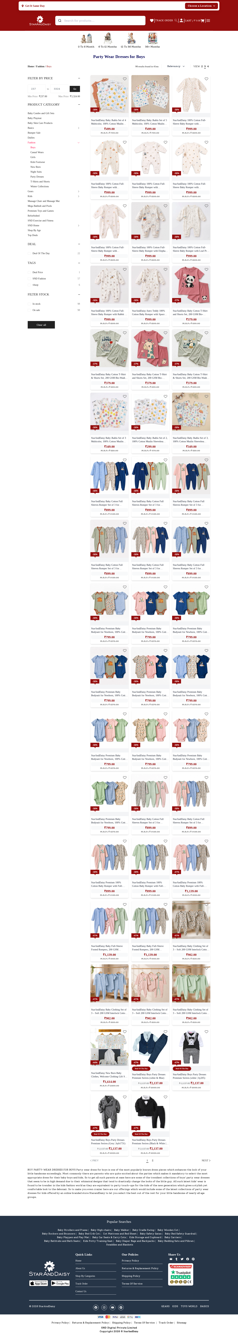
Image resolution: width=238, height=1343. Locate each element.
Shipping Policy (131, 1276)
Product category (44, 104)
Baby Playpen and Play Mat (73, 1237)
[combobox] (100, 20)
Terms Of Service (132, 1283)
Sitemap (181, 1322)
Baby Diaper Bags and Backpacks (135, 1241)
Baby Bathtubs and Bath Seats (62, 1241)
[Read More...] (109, 94)
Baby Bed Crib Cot (89, 1233)
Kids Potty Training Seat (98, 1241)
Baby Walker (121, 1230)
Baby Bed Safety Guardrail (180, 1233)
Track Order (166, 1322)
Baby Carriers (172, 1237)
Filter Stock (38, 294)
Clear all (41, 324)
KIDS (175, 1306)
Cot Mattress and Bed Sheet (120, 1233)
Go (74, 88)
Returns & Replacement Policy (140, 1268)
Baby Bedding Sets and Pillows (176, 1241)
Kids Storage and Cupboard (145, 1237)
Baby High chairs (101, 1230)
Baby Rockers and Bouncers (58, 1233)
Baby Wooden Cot (168, 1230)
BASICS (204, 1306)
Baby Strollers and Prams (72, 1230)
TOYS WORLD (189, 1306)
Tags (32, 263)
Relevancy (174, 66)
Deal (32, 244)
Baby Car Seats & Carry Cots (109, 1237)
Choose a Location (200, 5)
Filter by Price (40, 78)
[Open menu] (208, 20)
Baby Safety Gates (151, 1233)
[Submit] (60, 20)
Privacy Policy (130, 1260)
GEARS (165, 1306)
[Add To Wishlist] (124, 79)
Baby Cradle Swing (143, 1230)
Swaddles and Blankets (119, 1244)
